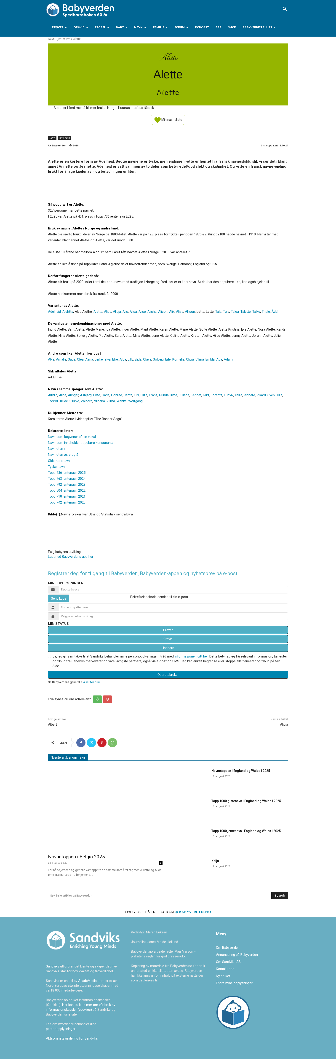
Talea (235, 312)
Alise (142, 312)
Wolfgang (135, 401)
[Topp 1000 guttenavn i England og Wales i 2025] (190, 809)
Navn (138, 27)
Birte (96, 395)
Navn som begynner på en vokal (72, 437)
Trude (63, 401)
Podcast (202, 27)
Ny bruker (223, 976)
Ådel (275, 312)
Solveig (158, 359)
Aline (62, 395)
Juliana (184, 395)
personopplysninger (60, 1029)
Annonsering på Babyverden (237, 955)
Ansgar (73, 395)
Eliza (144, 395)
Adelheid (54, 312)
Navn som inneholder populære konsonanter (81, 443)
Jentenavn (64, 39)
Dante (128, 395)
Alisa (133, 312)
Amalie (61, 359)
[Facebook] (80, 742)
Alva (51, 359)
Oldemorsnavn (59, 461)
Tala (218, 312)
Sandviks (52, 966)
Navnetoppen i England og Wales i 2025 (240, 771)
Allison (190, 312)
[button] (284, 9)
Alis (125, 312)
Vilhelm (99, 401)
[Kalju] (190, 869)
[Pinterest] (102, 742)
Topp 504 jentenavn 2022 (66, 490)
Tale (226, 312)
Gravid (79, 27)
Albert (52, 724)
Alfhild (52, 395)
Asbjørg (86, 395)
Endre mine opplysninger (234, 983)
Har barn (168, 648)
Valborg (86, 401)
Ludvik (228, 395)
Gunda (164, 395)
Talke (256, 312)
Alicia (284, 724)
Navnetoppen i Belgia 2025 (76, 857)
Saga (71, 359)
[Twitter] (91, 742)
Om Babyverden (228, 948)
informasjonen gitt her (191, 656)
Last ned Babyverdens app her (70, 557)
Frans (153, 395)
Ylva (107, 359)
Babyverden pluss (257, 27)
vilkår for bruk (91, 682)
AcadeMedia (88, 981)
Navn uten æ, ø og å (63, 455)
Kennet (196, 395)
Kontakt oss (225, 969)
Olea (80, 359)
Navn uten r (56, 449)
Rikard (261, 395)
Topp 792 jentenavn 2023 (66, 484)
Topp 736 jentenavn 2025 (66, 473)
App (218, 27)
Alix (171, 312)
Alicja (117, 312)
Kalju (215, 861)
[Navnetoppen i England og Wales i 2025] (190, 779)
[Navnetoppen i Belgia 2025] (105, 808)
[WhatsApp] (112, 742)
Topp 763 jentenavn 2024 (66, 479)
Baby (120, 27)
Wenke (122, 401)
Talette (245, 312)
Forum (179, 27)
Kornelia (178, 359)
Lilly (130, 359)
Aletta (97, 312)
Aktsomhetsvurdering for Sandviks (72, 1038)
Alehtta (67, 312)
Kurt (206, 395)
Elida (138, 359)
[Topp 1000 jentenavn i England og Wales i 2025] (190, 839)
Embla (210, 359)
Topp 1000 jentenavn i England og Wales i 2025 (246, 831)
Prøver (57, 27)
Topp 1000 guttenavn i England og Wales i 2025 (246, 801)
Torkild (53, 401)
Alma (89, 359)
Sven (271, 395)
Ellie (115, 359)
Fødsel (100, 27)
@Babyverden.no (193, 911)
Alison (163, 312)
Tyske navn (56, 467)
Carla (105, 395)
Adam (228, 359)
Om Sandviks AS (228, 962)
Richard (249, 395)
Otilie (238, 395)
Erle (168, 359)
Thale (266, 312)
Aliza (179, 312)
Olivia (190, 359)
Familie (158, 27)
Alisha (152, 312)
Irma (173, 395)
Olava (147, 359)
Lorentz (216, 395)
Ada (219, 359)
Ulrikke (74, 401)
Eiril (136, 395)
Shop (232, 27)
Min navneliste (171, 119)
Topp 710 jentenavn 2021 (66, 496)
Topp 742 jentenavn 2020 (66, 502)
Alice (107, 312)
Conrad (116, 395)
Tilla (279, 395)
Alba (123, 359)
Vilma (199, 359)
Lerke (99, 359)
